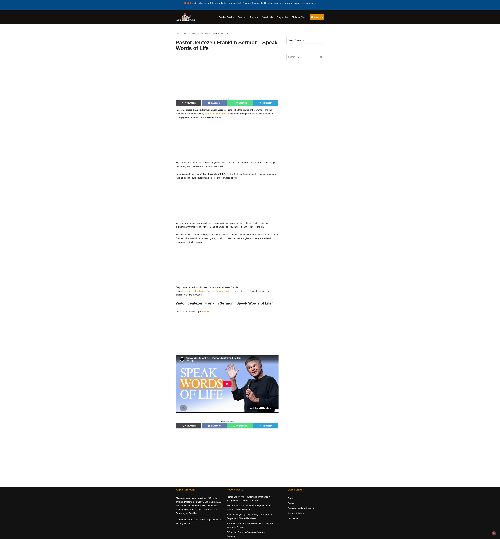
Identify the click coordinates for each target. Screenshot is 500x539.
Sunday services (224, 291)
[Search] (321, 57)
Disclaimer (293, 518)
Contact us (293, 503)
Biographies (282, 17)
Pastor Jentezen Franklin (216, 113)
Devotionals (267, 17)
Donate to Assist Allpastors (301, 508)
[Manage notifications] (494, 533)
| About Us (204, 519)
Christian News (299, 17)
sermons (189, 291)
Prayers (254, 17)
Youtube (206, 311)
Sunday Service (226, 17)
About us (292, 498)
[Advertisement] (227, 77)
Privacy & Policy (296, 513)
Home (178, 34)
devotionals (200, 291)
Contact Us (317, 17)
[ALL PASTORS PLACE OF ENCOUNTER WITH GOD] (185, 17)
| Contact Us (215, 519)
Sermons (242, 17)
